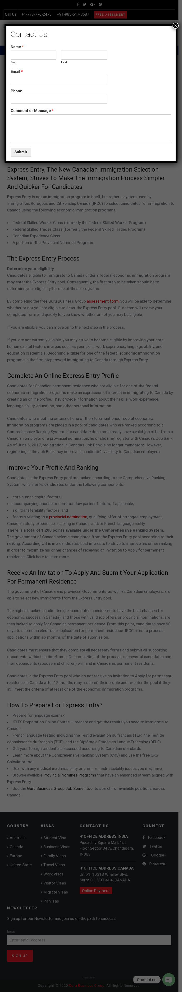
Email (17, 71)
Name (17, 47)
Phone (16, 91)
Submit (20, 152)
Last (64, 62)
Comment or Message (32, 110)
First (14, 62)
